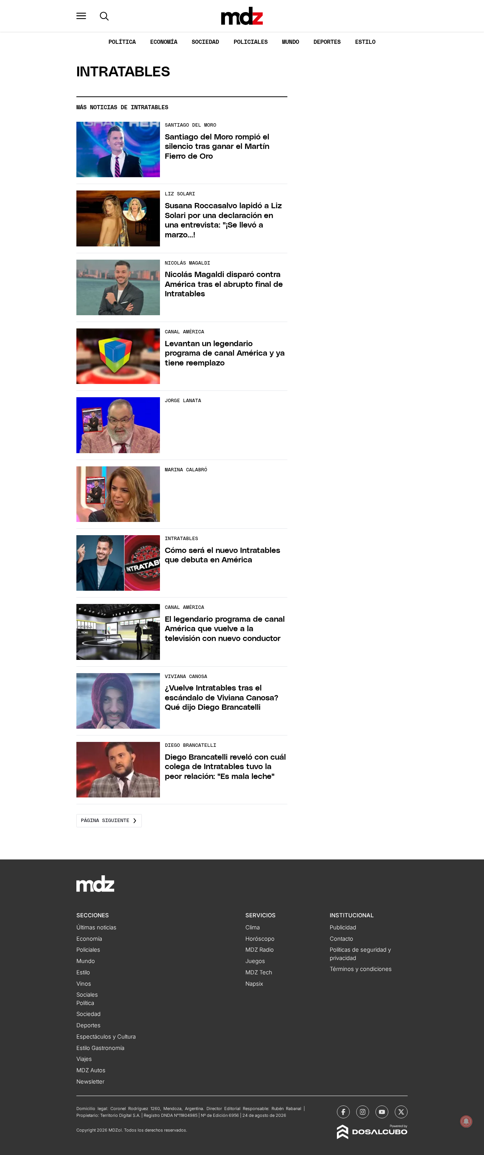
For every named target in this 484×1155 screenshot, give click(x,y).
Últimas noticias (96, 927)
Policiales (251, 42)
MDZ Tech (258, 972)
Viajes (84, 1059)
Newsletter (90, 1081)
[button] (81, 15)
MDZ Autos (90, 1070)
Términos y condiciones (361, 969)
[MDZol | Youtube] (382, 1112)
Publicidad (343, 927)
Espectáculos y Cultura (106, 1036)
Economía (163, 42)
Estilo (365, 42)
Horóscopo (260, 938)
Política (122, 42)
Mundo (290, 42)
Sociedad (205, 42)
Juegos (255, 961)
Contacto (341, 938)
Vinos (83, 983)
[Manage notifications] (466, 1121)
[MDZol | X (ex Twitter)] (401, 1112)
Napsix (254, 983)
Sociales (87, 994)
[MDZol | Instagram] (363, 1112)
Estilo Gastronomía (100, 1048)
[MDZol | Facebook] (343, 1112)
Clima (252, 927)
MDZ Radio (259, 949)
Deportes (327, 42)
